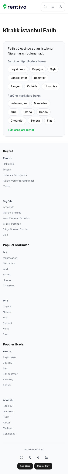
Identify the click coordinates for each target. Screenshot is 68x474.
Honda (43, 112)
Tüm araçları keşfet (21, 129)
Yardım (7, 186)
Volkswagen (19, 103)
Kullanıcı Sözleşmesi (15, 174)
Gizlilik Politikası (12, 223)
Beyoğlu (37, 69)
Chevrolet (17, 120)
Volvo (6, 328)
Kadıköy (32, 86)
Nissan (7, 311)
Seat (5, 334)
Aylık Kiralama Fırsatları (16, 218)
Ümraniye (51, 86)
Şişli (53, 69)
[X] (30, 457)
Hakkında (8, 163)
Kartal (6, 422)
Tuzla (6, 416)
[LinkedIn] (46, 457)
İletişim (7, 169)
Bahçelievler (19, 77)
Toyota (35, 120)
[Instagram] (22, 457)
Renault (7, 323)
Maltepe (7, 427)
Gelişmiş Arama (12, 212)
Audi (13, 112)
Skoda (28, 112)
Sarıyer (15, 86)
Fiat (49, 120)
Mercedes (40, 103)
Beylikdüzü (18, 69)
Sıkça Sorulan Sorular (16, 229)
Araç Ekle (8, 206)
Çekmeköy (9, 433)
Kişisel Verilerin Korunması (18, 180)
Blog (5, 234)
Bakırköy (40, 77)
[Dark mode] (45, 7)
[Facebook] (38, 457)
